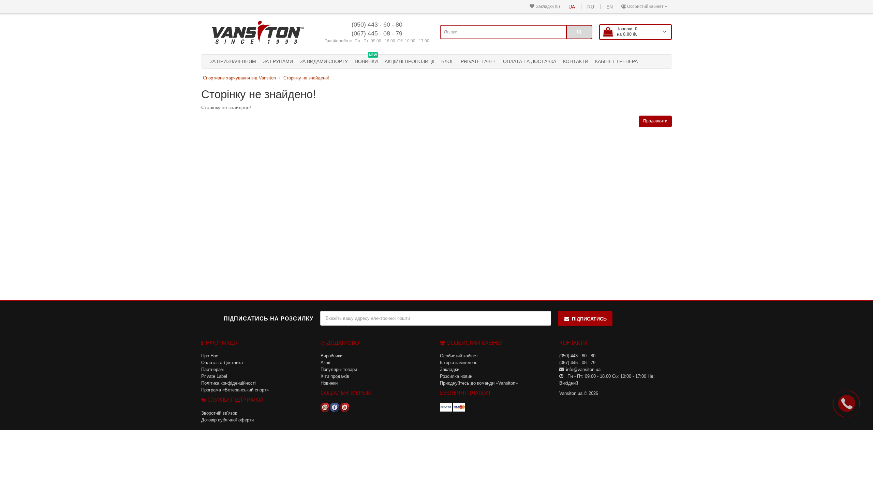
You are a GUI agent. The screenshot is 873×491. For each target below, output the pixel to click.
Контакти (575, 61)
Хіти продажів (335, 376)
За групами (278, 61)
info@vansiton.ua (583, 369)
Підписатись (589, 319)
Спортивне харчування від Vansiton (239, 77)
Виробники (331, 355)
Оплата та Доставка (529, 61)
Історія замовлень (458, 362)
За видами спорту (324, 61)
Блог (447, 61)
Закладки (449, 369)
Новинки (366, 59)
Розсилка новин (456, 376)
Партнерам (212, 369)
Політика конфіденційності (228, 383)
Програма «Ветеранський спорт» (235, 389)
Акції (325, 362)
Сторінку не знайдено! (306, 77)
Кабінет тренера (616, 61)
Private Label (478, 61)
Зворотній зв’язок (219, 413)
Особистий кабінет (459, 355)
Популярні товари (339, 369)
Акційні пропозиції (409, 61)
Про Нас (209, 355)
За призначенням (233, 61)
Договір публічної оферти (227, 419)
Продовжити (655, 121)
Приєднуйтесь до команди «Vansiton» (479, 383)
